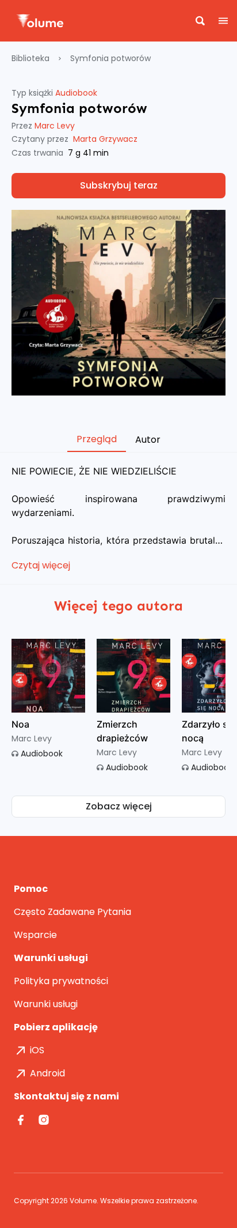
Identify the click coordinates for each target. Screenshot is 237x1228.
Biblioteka (30, 58)
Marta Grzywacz (105, 139)
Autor (147, 439)
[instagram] (45, 1120)
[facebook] (22, 1120)
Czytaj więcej (41, 565)
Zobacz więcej (119, 806)
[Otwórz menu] (225, 21)
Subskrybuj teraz (119, 185)
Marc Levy (55, 125)
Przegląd (97, 439)
